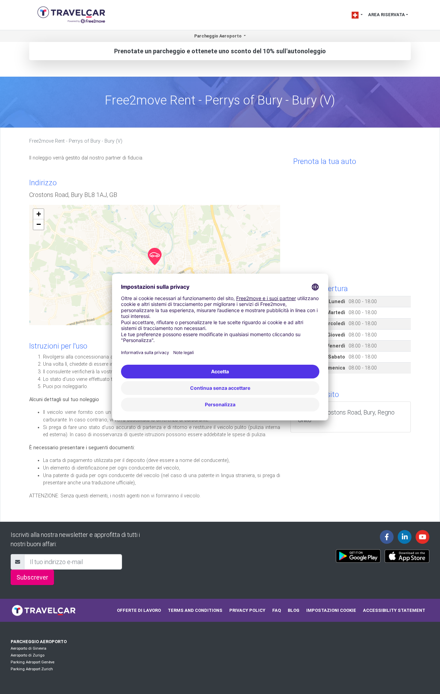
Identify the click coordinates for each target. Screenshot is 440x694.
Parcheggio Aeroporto (39, 641)
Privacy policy (247, 610)
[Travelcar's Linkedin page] (404, 537)
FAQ (276, 610)
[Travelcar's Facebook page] (387, 537)
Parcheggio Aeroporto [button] (218, 35)
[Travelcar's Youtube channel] (422, 537)
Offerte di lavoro (139, 610)
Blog (293, 610)
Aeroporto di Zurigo (27, 655)
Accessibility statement (394, 610)
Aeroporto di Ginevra (28, 648)
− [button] (38, 224)
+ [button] (38, 214)
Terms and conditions (195, 610)
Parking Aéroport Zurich (32, 669)
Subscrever (32, 577)
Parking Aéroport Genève (32, 662)
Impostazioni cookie (331, 610)
